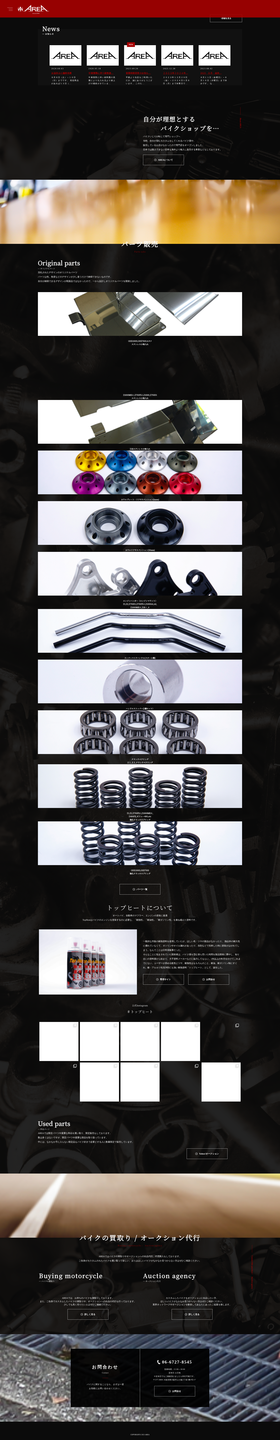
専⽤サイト (165, 979)
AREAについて (165, 160)
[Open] (58, 1041)
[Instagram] (74, 1057)
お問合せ (210, 979)
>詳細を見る (226, 18)
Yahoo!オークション (209, 1154)
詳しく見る (89, 1314)
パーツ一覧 (141, 889)
